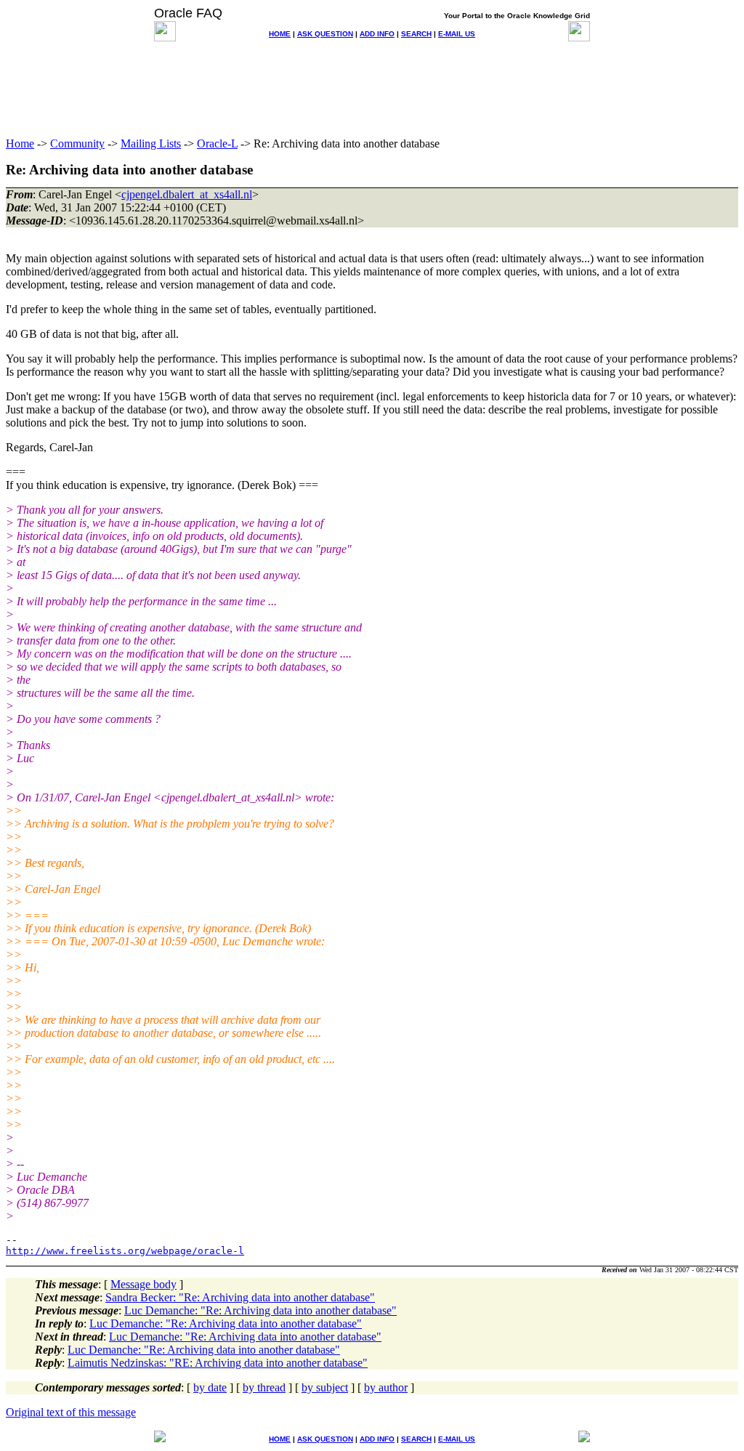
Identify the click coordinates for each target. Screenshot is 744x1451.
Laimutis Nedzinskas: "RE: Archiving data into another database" (218, 1363)
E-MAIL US (456, 34)
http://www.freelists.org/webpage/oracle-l (125, 1250)
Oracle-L (217, 143)
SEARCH (416, 34)
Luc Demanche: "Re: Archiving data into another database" (260, 1310)
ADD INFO (377, 34)
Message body (143, 1284)
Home (20, 143)
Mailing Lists (151, 143)
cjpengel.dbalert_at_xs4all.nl (186, 194)
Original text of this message (71, 1412)
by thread (264, 1387)
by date (210, 1387)
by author (386, 1387)
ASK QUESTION (325, 34)
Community (77, 143)
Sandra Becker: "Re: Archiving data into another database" (240, 1297)
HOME (280, 34)
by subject (325, 1387)
